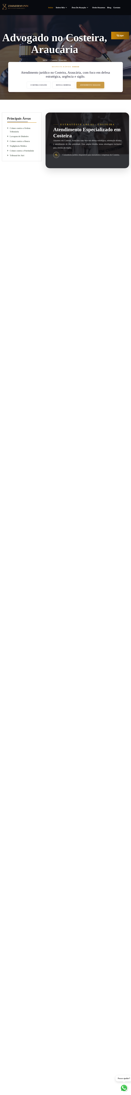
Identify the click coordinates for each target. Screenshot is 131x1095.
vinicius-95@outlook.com (25, 199)
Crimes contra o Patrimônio (22, 151)
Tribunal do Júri (17, 155)
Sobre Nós (60, 8)
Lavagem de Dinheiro (19, 136)
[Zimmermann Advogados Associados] (15, 6)
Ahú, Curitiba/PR (22, 212)
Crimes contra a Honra (20, 141)
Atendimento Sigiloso (90, 85)
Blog (109, 8)
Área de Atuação (79, 8)
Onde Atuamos (98, 8)
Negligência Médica (18, 146)
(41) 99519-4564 (22, 187)
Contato (116, 8)
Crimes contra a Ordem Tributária (20, 130)
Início (50, 8)
